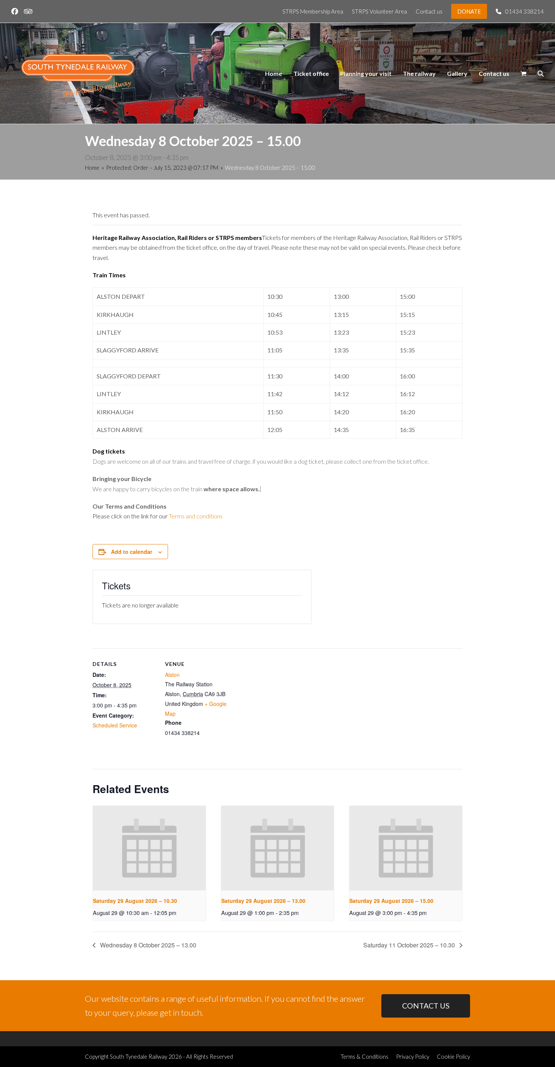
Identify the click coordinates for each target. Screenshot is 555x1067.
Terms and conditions (196, 516)
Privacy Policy (412, 1056)
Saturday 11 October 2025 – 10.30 (409, 945)
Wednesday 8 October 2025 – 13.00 (147, 945)
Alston (172, 674)
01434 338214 (524, 11)
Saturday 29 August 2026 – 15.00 (391, 900)
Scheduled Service (114, 725)
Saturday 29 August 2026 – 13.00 (263, 900)
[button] (523, 73)
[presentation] (149, 848)
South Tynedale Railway (138, 1056)
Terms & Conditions (364, 1056)
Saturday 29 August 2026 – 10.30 (135, 900)
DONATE (469, 11)
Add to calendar (131, 551)
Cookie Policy (453, 1056)
